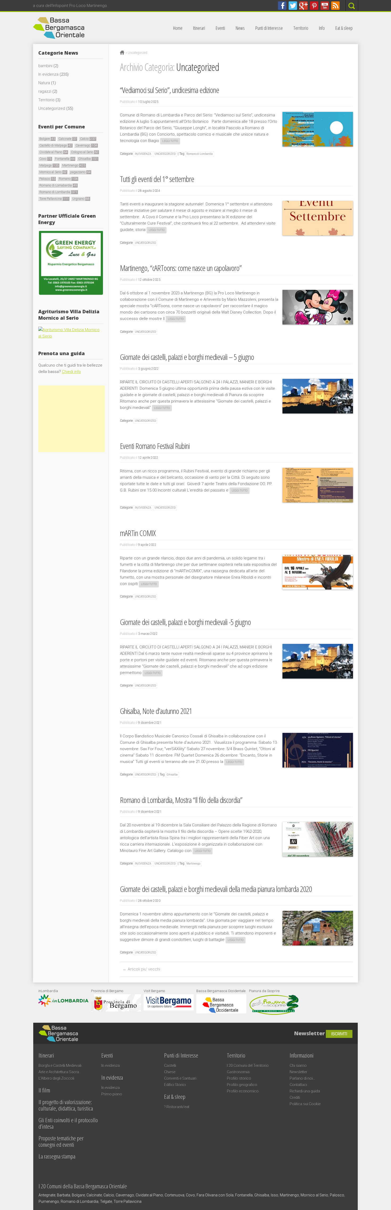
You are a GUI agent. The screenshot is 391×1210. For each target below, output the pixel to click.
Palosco (47, 179)
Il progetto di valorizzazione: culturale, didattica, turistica (66, 1105)
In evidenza (143, 153)
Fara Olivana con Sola (215, 1195)
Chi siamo (298, 1065)
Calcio (88, 139)
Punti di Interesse (269, 28)
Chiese (169, 1072)
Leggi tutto (170, 141)
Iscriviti (339, 1034)
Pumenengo (49, 1201)
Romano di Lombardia (199, 153)
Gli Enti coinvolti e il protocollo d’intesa (68, 1123)
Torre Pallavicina (54, 199)
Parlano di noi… (302, 1078)
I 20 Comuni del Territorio (248, 1065)
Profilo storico (239, 1078)
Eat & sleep (344, 28)
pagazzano (80, 172)
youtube (325, 5)
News (240, 28)
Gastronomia (238, 1072)
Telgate (106, 1201)
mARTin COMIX (137, 532)
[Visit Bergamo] (169, 1009)
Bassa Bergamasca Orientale (112, 1031)
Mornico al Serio (53, 172)
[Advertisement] (71, 418)
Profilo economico (243, 1091)
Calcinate (68, 139)
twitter (293, 5)
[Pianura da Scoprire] (274, 1014)
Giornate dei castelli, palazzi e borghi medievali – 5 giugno (187, 356)
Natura (44, 82)
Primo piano (111, 1094)
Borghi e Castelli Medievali (60, 1065)
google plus (303, 5)
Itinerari (199, 28)
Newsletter (298, 1072)
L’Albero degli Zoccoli (56, 1078)
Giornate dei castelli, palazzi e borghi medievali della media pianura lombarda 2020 (216, 888)
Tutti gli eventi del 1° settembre (157, 178)
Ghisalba (172, 774)
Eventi (220, 28)
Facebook (282, 5)
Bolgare (47, 139)
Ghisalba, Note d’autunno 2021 (156, 710)
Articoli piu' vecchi (141, 969)
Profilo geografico (242, 1085)
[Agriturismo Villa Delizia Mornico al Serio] (70, 336)
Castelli (170, 1065)
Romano (68, 179)
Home (177, 28)
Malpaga (49, 165)
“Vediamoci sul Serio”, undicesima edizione (169, 89)
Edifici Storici (175, 1085)
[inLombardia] (63, 1005)
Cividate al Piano (53, 152)
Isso (274, 1195)
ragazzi (44, 91)
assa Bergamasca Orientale (90, 28)
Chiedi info (71, 371)
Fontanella (65, 159)
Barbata (63, 1195)
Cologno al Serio (84, 152)
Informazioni (302, 1055)
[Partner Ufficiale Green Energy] (70, 294)
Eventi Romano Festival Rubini (155, 445)
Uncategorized (165, 153)
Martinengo (193, 863)
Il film (44, 1090)
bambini (45, 65)
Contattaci (298, 1085)
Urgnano (81, 199)
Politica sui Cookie (305, 1104)
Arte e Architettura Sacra (59, 1072)
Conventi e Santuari (180, 1078)
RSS (335, 5)
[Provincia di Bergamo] (116, 1010)
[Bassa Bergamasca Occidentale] (221, 1012)
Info (322, 28)
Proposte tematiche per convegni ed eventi (61, 1141)
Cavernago (86, 145)
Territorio (300, 28)
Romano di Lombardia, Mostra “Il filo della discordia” (181, 799)
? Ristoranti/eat (176, 1107)
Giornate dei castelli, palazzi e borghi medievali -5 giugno (185, 621)
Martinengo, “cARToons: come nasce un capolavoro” (181, 267)
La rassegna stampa (57, 1156)
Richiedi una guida (305, 1091)
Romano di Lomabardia (58, 185)
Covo (45, 159)
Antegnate (47, 1195)
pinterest (314, 5)
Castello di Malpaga (55, 145)
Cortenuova (174, 1195)
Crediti (295, 1097)
